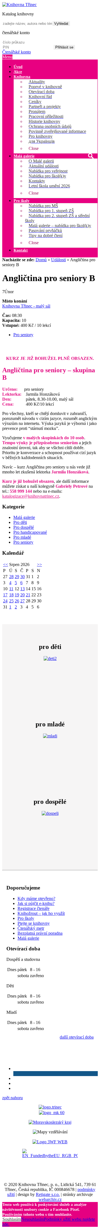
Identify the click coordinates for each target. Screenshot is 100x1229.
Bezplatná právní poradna (40, 933)
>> (39, 564)
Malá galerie (24, 517)
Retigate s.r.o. (48, 1194)
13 (22, 588)
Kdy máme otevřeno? (36, 898)
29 (17, 576)
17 (5, 594)
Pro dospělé (23, 527)
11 (11, 588)
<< (5, 564)
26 (17, 601)
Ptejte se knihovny (34, 923)
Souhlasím (11, 1219)
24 (5, 601)
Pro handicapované (30, 532)
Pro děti (20, 522)
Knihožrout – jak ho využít (41, 913)
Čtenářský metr (31, 928)
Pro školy (26, 918)
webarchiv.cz (50, 1199)
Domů (41, 259)
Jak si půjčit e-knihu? (36, 903)
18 (11, 594)
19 (17, 594)
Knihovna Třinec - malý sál (26, 306)
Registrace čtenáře (33, 908)
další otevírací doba (77, 1037)
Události (58, 259)
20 (22, 594)
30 (22, 576)
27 (22, 601)
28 (11, 576)
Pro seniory (23, 334)
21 (28, 594)
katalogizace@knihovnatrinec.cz (30, 496)
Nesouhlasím (32, 1219)
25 (11, 601)
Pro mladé (22, 537)
